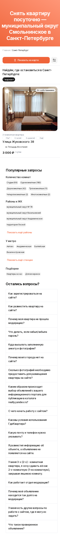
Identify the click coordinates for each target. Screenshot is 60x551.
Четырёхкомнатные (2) (17, 194)
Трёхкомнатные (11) (38, 188)
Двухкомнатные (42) (16, 188)
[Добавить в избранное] (7, 91)
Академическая (24, 246)
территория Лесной (16, 224)
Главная (6, 50)
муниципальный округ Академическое (25, 218)
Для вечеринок (32, 274)
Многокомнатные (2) (40, 194)
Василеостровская (15, 252)
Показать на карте (28, 60)
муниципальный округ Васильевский (24, 213)
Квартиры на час (14, 274)
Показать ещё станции (20, 260)
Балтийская (39, 246)
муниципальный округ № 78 (19, 207)
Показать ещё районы (19, 232)
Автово (10, 246)
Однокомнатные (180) (30, 182)
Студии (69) (12, 182)
